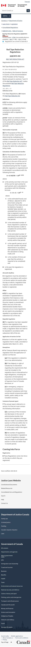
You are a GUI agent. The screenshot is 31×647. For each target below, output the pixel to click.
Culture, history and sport (9, 593)
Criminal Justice (5, 522)
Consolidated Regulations (10, 27)
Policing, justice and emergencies (11, 597)
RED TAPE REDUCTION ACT (15, 59)
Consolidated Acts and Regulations (11, 492)
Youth (3, 623)
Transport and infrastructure (10, 601)
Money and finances (7, 608)
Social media (5, 636)
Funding (3, 526)
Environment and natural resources (12, 586)
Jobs (2, 560)
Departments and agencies (9, 552)
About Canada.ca (8, 638)
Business (4, 571)
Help (2, 499)
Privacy (5, 640)
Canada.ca (4, 21)
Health (3, 579)
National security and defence (10, 590)
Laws (2, 533)
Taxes (3, 582)
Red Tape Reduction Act (14, 81)
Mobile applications (17, 636)
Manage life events (7, 627)
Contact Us (4, 503)
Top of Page (5, 642)
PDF (19, 39)
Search (3, 496)
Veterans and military (7, 620)
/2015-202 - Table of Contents (13, 31)
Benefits (3, 575)
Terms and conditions (21, 638)
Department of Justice (15, 21)
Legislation (14, 24)
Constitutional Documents (9, 484)
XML (11, 39)
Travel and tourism (7, 567)
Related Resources (6, 488)
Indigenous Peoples (7, 616)
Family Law (4, 519)
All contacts (4, 548)
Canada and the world (7, 605)
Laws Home (6, 24)
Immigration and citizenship (9, 564)
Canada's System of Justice (9, 530)
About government (7, 555)
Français (27, 2)
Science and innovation (8, 612)
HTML (14, 37)
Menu (5, 16)
